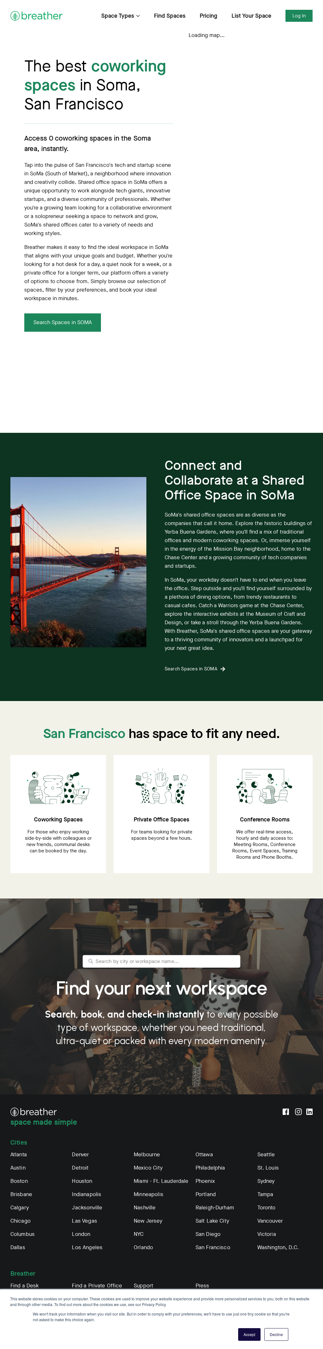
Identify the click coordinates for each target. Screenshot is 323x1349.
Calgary (19, 1207)
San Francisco (213, 1247)
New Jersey (148, 1221)
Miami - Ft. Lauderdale (161, 1181)
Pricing (208, 16)
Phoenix (205, 1181)
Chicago (20, 1221)
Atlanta (18, 1154)
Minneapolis (148, 1194)
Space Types (117, 16)
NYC (139, 1234)
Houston (82, 1181)
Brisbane (21, 1194)
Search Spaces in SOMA (62, 322)
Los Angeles (87, 1247)
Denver (80, 1154)
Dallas (17, 1247)
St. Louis (268, 1167)
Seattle (266, 1154)
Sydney (266, 1181)
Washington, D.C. (278, 1247)
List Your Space (251, 16)
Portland (206, 1194)
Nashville (145, 1207)
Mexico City (148, 1167)
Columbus (22, 1234)
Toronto (266, 1207)
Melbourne (147, 1154)
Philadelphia (210, 1167)
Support (143, 1285)
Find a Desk (24, 1285)
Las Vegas (84, 1221)
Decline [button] (276, 1334)
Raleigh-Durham (215, 1207)
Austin (18, 1167)
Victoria (266, 1234)
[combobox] (161, 961)
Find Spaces (169, 16)
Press (202, 1285)
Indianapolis (86, 1194)
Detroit (80, 1167)
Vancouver (270, 1221)
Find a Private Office (97, 1285)
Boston (19, 1181)
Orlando (143, 1247)
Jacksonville (87, 1207)
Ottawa (204, 1154)
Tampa (265, 1194)
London (81, 1234)
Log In (299, 16)
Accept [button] (249, 1334)
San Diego (208, 1234)
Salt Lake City (212, 1221)
